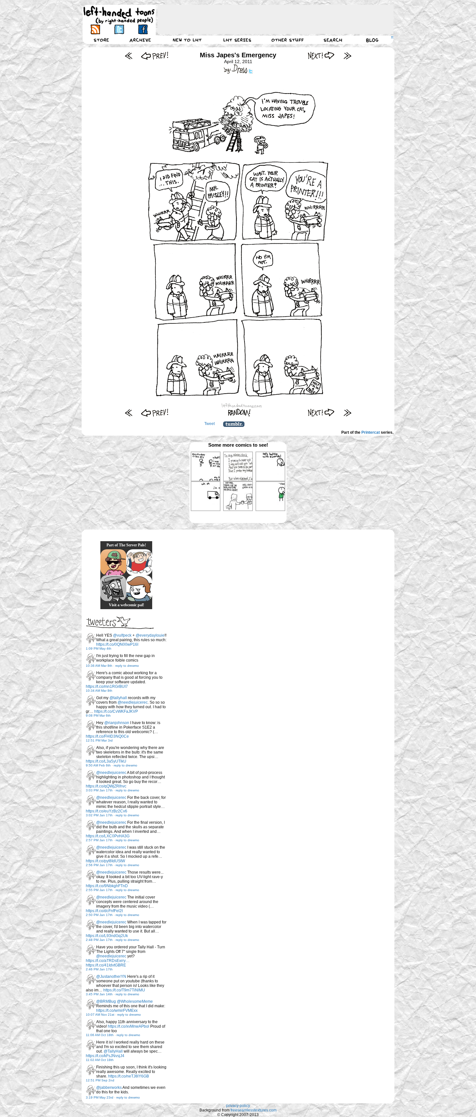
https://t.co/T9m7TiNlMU (124, 990)
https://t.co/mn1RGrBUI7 (107, 686)
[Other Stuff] (287, 40)
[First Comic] (129, 55)
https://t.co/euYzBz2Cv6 (106, 811)
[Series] (237, 40)
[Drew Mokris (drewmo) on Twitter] (91, 638)
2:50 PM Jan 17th (99, 915)
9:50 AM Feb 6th (98, 765)
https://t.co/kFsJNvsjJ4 (105, 1056)
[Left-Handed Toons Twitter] (119, 29)
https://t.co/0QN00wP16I (117, 644)
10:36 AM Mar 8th (99, 665)
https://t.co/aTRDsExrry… (108, 960)
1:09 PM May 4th (98, 648)
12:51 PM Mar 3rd (99, 740)
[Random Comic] (239, 412)
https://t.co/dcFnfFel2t (104, 911)
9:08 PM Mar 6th (98, 715)
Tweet (209, 423)
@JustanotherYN (111, 976)
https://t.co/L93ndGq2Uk (107, 935)
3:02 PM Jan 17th (99, 815)
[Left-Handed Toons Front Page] (119, 15)
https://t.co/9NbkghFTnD (107, 886)
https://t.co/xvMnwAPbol (128, 1026)
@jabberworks (109, 1087)
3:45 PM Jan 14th (99, 994)
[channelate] (139, 588)
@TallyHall (113, 1051)
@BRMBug (106, 1001)
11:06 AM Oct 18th (100, 1035)
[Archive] (140, 40)
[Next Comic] (321, 55)
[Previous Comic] (154, 55)
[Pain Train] (139, 562)
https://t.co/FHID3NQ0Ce (107, 736)
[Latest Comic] (347, 55)
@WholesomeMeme (135, 1001)
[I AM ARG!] (113, 588)
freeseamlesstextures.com (254, 1110)
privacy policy (238, 1105)
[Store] (101, 40)
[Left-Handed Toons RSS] (95, 29)
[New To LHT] (187, 40)
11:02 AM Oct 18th (100, 1060)
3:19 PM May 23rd (99, 1097)
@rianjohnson (116, 722)
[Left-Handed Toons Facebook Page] (143, 29)
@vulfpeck (122, 635)
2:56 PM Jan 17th (99, 865)
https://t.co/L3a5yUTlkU (106, 761)
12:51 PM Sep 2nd (100, 1080)
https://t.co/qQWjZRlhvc (106, 786)
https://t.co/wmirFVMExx (117, 1010)
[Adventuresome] (113, 562)
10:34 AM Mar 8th (99, 690)
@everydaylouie (150, 635)
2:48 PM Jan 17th (99, 940)
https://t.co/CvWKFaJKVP (116, 711)
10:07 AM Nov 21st (100, 1014)
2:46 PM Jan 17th (99, 969)
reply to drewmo (127, 665)
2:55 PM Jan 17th (99, 890)
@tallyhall (118, 698)
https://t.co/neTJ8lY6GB (128, 1076)
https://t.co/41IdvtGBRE (106, 965)
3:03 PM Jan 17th (99, 790)
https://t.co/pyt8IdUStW (105, 861)
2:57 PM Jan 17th (99, 840)
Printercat (370, 432)
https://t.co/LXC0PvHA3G (108, 836)
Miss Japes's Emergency (238, 55)
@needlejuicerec (133, 702)
